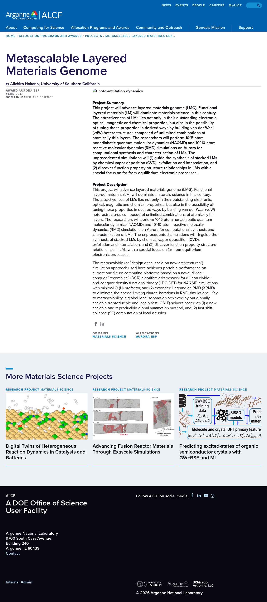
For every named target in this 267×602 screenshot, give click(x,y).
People (198, 5)
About (11, 27)
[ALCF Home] (34, 14)
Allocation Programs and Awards (100, 27)
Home (11, 36)
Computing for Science (43, 27)
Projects (93, 36)
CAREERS (216, 5)
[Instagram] (212, 496)
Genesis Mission (210, 27)
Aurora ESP (146, 336)
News (166, 5)
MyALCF (235, 5)
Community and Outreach (159, 27)
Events (181, 5)
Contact (13, 553)
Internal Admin (19, 582)
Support (246, 27)
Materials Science (109, 336)
